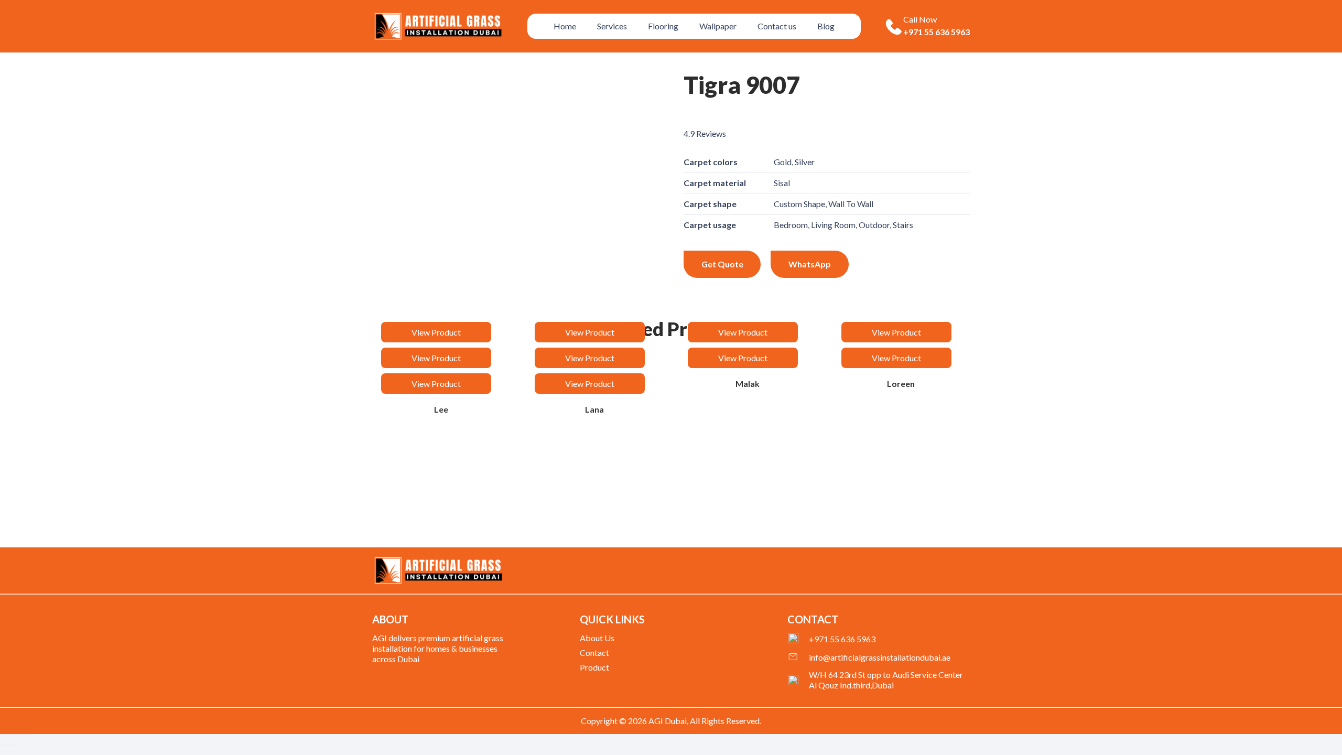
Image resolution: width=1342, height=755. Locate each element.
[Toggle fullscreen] (11, 734)
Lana (594, 409)
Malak (747, 384)
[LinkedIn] (949, 572)
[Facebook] (915, 572)
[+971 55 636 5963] (798, 639)
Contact (594, 652)
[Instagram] (966, 573)
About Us (597, 638)
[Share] (19, 734)
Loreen (901, 384)
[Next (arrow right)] (11, 745)
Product (594, 667)
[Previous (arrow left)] (3, 745)
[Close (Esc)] (27, 734)
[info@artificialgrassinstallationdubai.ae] (798, 657)
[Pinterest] (932, 572)
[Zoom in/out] (3, 734)
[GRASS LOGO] (438, 570)
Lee (441, 409)
